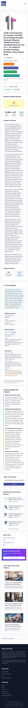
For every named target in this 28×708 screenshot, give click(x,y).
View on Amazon (9, 64)
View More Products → (14, 529)
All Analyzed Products (8, 542)
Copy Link (14, 484)
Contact (4, 689)
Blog (4, 545)
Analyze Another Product (11, 68)
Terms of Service (6, 693)
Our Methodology (6, 673)
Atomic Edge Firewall (18, 704)
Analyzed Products (6, 678)
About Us (4, 685)
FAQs (4, 540)
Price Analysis (7, 89)
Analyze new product (8, 638)
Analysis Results (13, 86)
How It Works (5, 671)
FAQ (3, 676)
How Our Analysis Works (9, 538)
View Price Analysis (11, 71)
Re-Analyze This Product (12, 75)
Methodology (16, 89)
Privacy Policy (5, 691)
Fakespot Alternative (7, 695)
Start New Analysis (14, 558)
